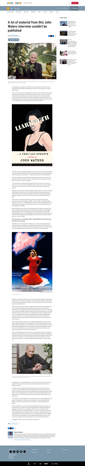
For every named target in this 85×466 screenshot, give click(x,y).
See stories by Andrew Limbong (22, 439)
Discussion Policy (34, 452)
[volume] (12, 8)
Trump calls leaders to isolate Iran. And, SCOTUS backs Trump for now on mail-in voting (72, 62)
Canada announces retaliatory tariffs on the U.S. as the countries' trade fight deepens (72, 24)
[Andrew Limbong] (10, 434)
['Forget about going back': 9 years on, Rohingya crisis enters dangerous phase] (63, 33)
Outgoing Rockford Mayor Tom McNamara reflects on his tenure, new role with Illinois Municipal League (72, 44)
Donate (75, 3)
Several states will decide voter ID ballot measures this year (72, 52)
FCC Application (65, 449)
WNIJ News (70, 39)
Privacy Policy (49, 449)
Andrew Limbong (14, 35)
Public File (48, 452)
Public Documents (34, 449)
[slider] (13, 8)
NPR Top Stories (15, 423)
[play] (8, 8)
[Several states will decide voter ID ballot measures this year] (63, 53)
